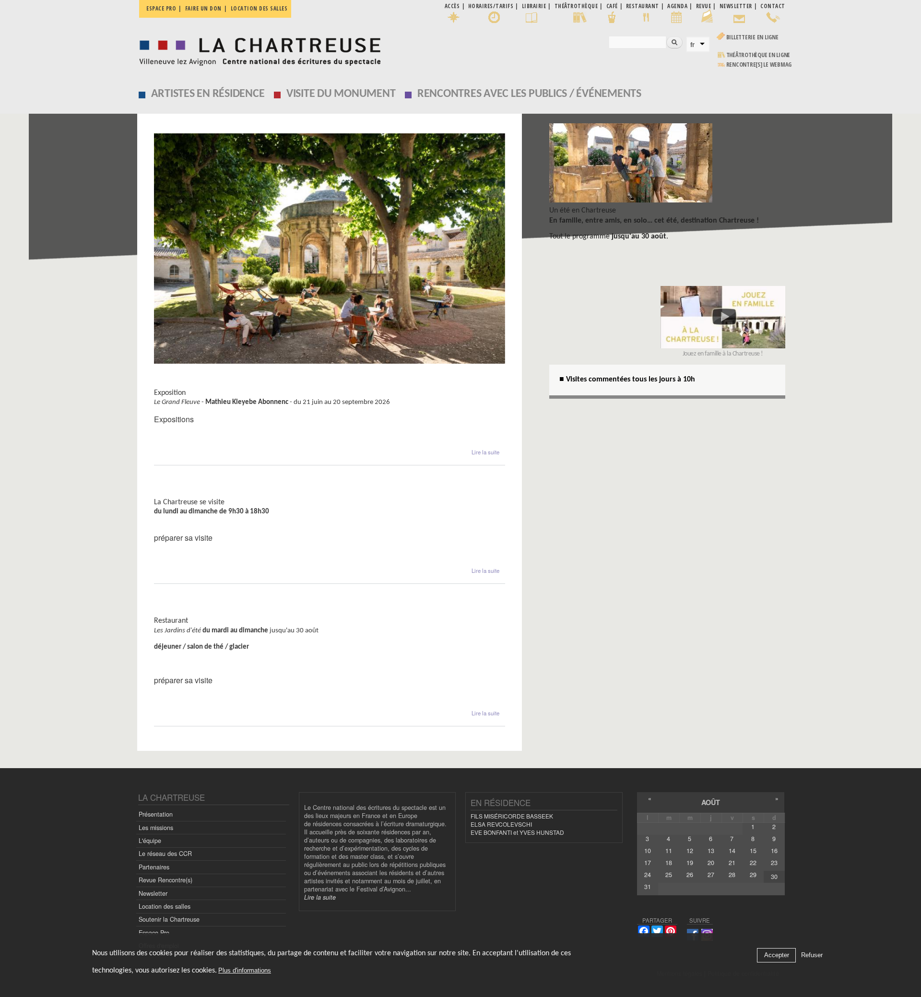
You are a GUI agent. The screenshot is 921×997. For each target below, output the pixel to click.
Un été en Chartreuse (582, 210)
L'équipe (150, 840)
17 (647, 862)
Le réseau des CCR (165, 853)
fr (692, 44)
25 (668, 874)
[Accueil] (257, 49)
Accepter (776, 955)
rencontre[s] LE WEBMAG (759, 64)
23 (774, 862)
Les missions (156, 827)
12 (689, 850)
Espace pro (161, 8)
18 (668, 862)
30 (774, 876)
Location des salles (259, 8)
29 (753, 874)
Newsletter (153, 893)
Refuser (812, 955)
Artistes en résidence (208, 94)
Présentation (156, 814)
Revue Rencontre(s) (165, 880)
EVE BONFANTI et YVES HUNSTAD (517, 832)
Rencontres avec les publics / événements (529, 94)
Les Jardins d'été (185, 611)
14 (732, 850)
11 (668, 850)
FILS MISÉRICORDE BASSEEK (512, 816)
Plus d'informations (244, 970)
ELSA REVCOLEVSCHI (501, 824)
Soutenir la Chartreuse (169, 919)
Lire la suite (485, 452)
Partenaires (154, 867)
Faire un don (203, 8)
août (710, 802)
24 (647, 874)
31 (647, 886)
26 (689, 874)
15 (753, 850)
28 (732, 874)
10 (647, 850)
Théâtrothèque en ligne (758, 55)
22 (753, 862)
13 (711, 850)
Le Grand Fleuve (184, 383)
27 (711, 874)
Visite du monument (341, 94)
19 (689, 862)
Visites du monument (194, 493)
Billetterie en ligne (752, 37)
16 (774, 850)
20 (711, 862)
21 (732, 862)
